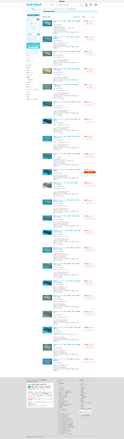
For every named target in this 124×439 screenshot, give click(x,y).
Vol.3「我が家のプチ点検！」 (64, 417)
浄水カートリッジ (33, 25)
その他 (27, 96)
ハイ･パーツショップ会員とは (64, 390)
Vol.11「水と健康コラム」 (64, 429)
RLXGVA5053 (59, 160)
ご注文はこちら (90, 172)
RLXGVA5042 (59, 334)
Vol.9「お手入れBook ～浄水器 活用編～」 (67, 426)
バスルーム (28, 57)
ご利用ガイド (52, 4)
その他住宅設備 (29, 79)
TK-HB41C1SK (33, 27)
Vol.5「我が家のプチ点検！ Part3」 (65, 420)
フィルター (30, 21)
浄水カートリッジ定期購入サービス (65, 392)
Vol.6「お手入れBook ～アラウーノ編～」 (67, 421)
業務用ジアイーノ (30, 72)
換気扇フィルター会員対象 (31, 99)
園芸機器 (28, 77)
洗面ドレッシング (30, 60)
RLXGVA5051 (59, 28)
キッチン (28, 55)
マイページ (61, 386)
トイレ (27, 62)
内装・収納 (28, 65)
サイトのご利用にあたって (64, 410)
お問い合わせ (66, 4)
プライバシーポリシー (63, 408)
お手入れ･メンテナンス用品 (32, 89)
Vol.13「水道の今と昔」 (63, 432)
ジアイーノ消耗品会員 (63, 396)
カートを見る (61, 387)
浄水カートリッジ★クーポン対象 (32, 50)
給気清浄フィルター (33, 23)
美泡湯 (27, 94)
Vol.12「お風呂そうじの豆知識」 (65, 430)
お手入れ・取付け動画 (63, 401)
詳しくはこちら (90, 23)
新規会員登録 (61, 383)
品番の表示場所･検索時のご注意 (65, 404)
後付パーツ (28, 87)
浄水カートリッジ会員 (63, 393)
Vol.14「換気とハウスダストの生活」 (66, 433)
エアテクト (36, 21)
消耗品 (27, 84)
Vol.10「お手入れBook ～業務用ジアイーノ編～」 (67, 427)
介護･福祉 (28, 82)
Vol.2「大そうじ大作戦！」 (64, 415)
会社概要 (60, 407)
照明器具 (28, 67)
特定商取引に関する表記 (63, 405)
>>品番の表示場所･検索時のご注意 (33, 17)
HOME (60, 381)
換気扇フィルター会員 (63, 395)
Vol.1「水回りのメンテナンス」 (65, 414)
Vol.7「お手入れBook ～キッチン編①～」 (67, 423)
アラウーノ (28, 92)
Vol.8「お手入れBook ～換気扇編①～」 (66, 424)
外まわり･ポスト (29, 74)
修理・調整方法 (62, 402)
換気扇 (27, 70)
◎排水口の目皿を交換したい (32, 39)
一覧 (38, 34)
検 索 (33, 15)
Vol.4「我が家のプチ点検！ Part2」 (65, 418)
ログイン (60, 384)
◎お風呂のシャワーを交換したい (33, 36)
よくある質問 (59, 4)
